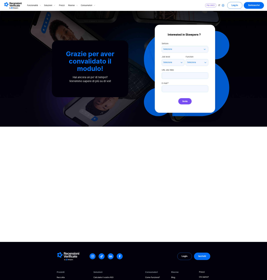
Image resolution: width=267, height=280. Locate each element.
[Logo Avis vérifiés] (13, 5)
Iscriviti (202, 256)
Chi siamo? (204, 277)
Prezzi (62, 5)
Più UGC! (211, 5)
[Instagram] (93, 256)
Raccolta (61, 277)
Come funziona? (152, 277)
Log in (235, 5)
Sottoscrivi (254, 5)
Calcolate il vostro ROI (103, 277)
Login (185, 256)
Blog (173, 277)
